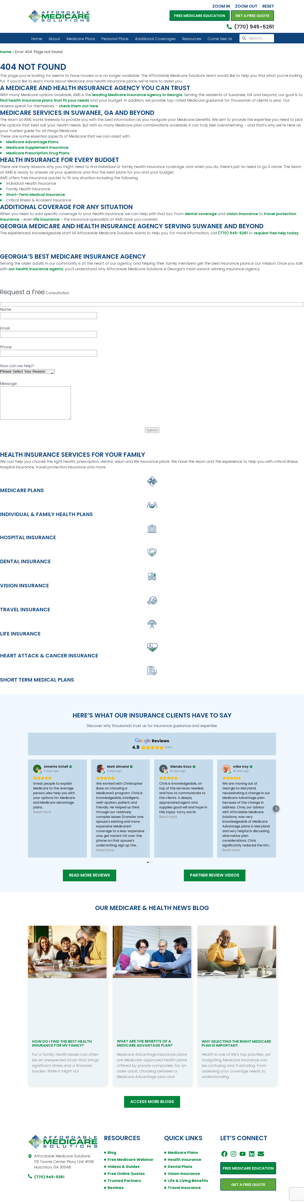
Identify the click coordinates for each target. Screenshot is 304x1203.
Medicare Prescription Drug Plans (37, 153)
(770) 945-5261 (233, 233)
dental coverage (201, 213)
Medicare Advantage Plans (32, 141)
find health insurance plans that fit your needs (44, 100)
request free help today (276, 233)
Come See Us (220, 38)
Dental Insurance (25, 561)
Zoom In (221, 6)
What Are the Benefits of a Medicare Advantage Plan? (144, 1043)
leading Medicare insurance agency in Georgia (137, 94)
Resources (191, 38)
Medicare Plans (81, 38)
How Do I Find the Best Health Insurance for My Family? (62, 1043)
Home (36, 38)
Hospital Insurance (28, 537)
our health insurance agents (35, 268)
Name (5, 309)
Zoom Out (246, 6)
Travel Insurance (25, 609)
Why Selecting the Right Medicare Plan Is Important (236, 1043)
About (54, 38)
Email (5, 328)
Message (8, 383)
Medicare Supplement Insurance (37, 147)
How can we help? (17, 365)
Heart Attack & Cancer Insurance (49, 655)
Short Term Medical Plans (37, 679)
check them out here (78, 105)
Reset (268, 6)
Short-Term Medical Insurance (35, 194)
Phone (6, 347)
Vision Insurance (24, 585)
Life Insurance (20, 633)
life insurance (46, 219)
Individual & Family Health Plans (46, 514)
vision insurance (242, 213)
